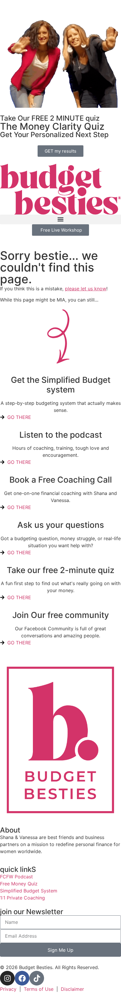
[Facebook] (22, 978)
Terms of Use (38, 989)
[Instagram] (7, 978)
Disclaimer (72, 989)
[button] (60, 219)
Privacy (8, 989)
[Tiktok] (36, 978)
